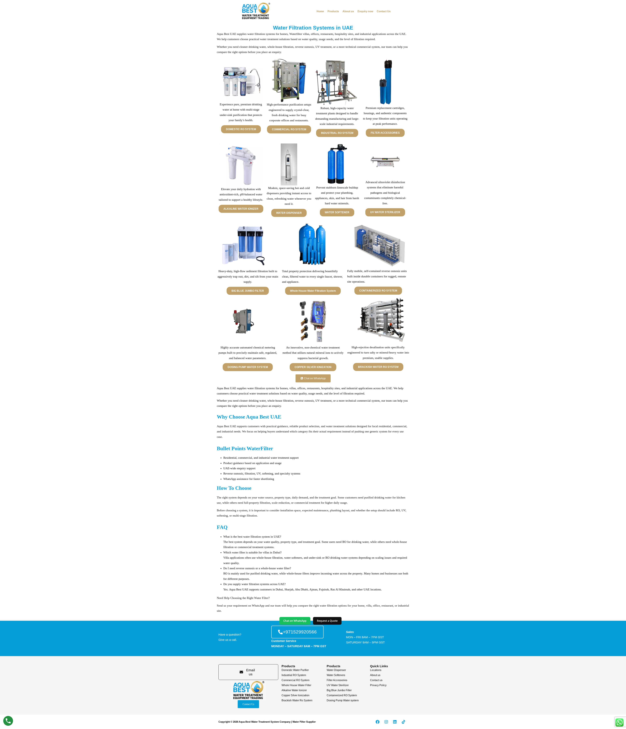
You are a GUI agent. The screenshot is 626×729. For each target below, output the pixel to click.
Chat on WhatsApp (294, 621)
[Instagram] (386, 722)
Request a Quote (327, 621)
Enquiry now (365, 11)
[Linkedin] (395, 722)
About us (348, 11)
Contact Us (384, 11)
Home (320, 11)
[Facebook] (377, 722)
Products (333, 11)
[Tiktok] (403, 722)
